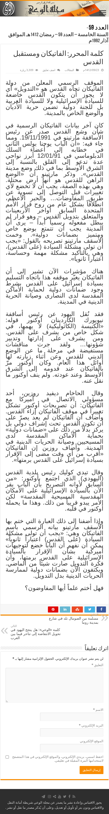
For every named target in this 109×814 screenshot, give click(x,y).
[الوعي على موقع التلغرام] (43, 797)
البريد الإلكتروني (91, 725)
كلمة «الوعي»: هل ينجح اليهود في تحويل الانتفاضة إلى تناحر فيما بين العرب (36, 632)
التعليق (97, 665)
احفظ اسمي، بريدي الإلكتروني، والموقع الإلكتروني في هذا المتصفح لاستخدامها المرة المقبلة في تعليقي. (57, 758)
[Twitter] (65, 797)
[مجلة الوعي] (54, 8)
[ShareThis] (54, 797)
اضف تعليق (49, 70)
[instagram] (49, 797)
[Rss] (74, 797)
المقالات (69, 70)
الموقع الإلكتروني (91, 741)
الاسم (98, 710)
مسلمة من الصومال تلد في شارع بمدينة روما (73, 618)
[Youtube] (60, 797)
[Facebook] (69, 797)
